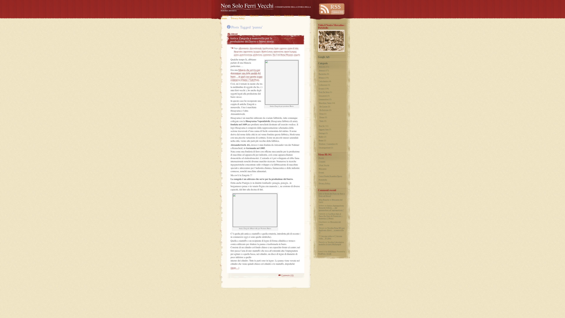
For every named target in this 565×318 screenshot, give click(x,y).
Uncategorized (324, 147)
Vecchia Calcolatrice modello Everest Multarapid (331, 243)
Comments (337, 12)
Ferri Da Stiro (324, 92)
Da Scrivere (324, 110)
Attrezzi (234, 33)
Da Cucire (323, 106)
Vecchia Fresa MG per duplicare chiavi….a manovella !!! (332, 230)
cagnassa (283, 48)
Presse (321, 117)
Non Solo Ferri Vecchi (247, 5)
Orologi (322, 133)
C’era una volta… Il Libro (330, 237)
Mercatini (254, 15)
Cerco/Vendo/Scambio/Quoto (330, 176)
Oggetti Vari (323, 129)
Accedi (328, 254)
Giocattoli (323, 96)
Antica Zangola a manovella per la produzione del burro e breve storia (252, 39)
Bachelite (322, 74)
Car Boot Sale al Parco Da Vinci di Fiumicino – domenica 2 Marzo (331, 216)
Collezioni (323, 85)
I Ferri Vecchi (239, 15)
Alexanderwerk (256, 48)
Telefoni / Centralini (327, 144)
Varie (321, 121)
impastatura (248, 51)
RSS (335, 6)
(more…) (235, 267)
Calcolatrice (323, 81)
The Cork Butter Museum (282, 54)
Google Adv (324, 57)
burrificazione (268, 48)
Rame (321, 140)
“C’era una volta (325, 236)
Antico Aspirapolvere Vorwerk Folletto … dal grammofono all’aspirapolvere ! (331, 207)
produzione (257, 54)
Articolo (322, 67)
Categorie (323, 63)
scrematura (267, 54)
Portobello (289, 15)
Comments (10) (287, 275)
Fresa (321, 114)
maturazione (278, 51)
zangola (297, 54)
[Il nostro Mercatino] (331, 51)
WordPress (322, 254)
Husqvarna (238, 51)
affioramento (244, 48)
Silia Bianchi (324, 200)
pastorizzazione (246, 54)
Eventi (277, 15)
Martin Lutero (267, 51)
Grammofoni (324, 99)
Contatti (266, 15)
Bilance (322, 78)
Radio (321, 137)
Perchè (225, 15)
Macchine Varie (325, 103)
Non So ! (322, 126)
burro (276, 48)
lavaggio (257, 51)
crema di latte (293, 48)
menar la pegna (290, 51)
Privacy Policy (238, 18)
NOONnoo (332, 252)
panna (236, 54)
